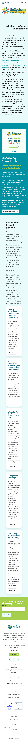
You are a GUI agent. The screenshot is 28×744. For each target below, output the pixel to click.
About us (14, 667)
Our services (14, 692)
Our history (14, 672)
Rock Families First (14, 695)
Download (12, 353)
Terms (14, 724)
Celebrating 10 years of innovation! (14, 670)
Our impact (14, 664)
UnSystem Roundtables (14, 697)
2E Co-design (14, 681)
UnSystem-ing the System (14, 683)
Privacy (14, 722)
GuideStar (14, 717)
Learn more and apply (9, 211)
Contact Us (13, 654)
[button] (22, 2)
